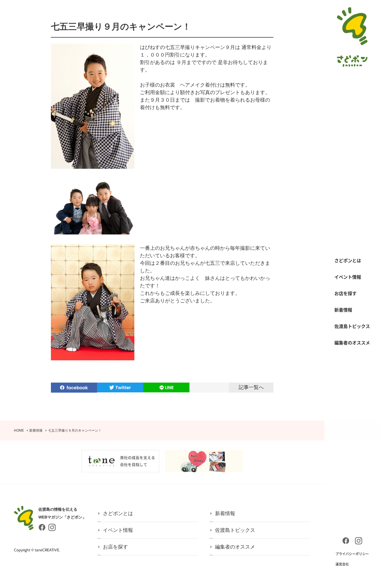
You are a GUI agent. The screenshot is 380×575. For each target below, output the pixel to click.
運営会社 (342, 564)
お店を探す (345, 293)
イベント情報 (347, 276)
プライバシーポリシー (352, 554)
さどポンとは (347, 260)
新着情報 (343, 309)
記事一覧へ (251, 387)
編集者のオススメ (352, 342)
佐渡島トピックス (352, 326)
